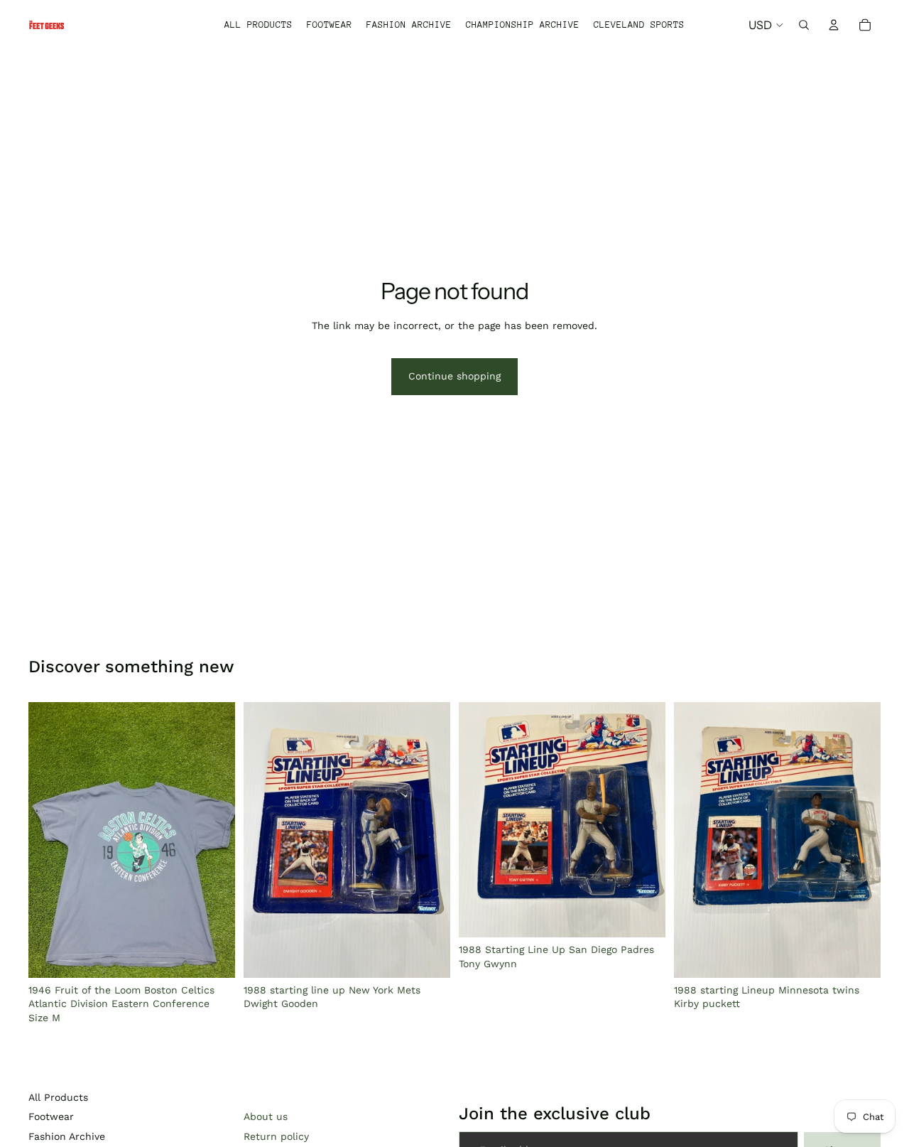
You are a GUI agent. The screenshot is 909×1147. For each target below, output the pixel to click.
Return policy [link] (276, 1136)
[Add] (213, 956)
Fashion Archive (66, 1136)
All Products (58, 1097)
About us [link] (266, 1116)
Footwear (51, 1116)
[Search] (804, 25)
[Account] (833, 25)
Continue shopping (454, 376)
